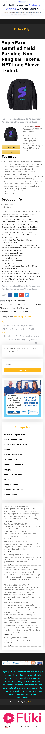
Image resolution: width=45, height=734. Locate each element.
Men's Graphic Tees (22, 317)
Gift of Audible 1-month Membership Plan (19, 232)
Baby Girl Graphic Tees (14, 434)
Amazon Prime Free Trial (12, 255)
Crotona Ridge (22, 29)
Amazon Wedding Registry (13, 253)
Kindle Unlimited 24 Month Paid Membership (20, 222)
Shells (7, 480)
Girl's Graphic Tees (13, 454)
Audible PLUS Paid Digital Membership (17, 224)
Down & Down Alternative (15, 444)
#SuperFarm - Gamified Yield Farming (16, 308)
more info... (8, 521)
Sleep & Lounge (11, 485)
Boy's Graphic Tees (13, 439)
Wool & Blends (10, 495)
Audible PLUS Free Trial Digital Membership (19, 240)
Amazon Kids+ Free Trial (12, 268)
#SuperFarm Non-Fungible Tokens (14, 312)
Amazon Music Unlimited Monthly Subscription (21, 276)
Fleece (7, 449)
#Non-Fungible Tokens (31, 304)
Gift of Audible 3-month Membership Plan (19, 227)
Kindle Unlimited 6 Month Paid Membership (20, 245)
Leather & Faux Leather (14, 464)
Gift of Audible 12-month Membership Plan (19, 219)
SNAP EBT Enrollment (10, 237)
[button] (22, 37)
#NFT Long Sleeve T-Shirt (10, 304)
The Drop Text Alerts (10, 242)
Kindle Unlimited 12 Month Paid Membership (20, 235)
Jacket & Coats (11, 460)
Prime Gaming (8, 263)
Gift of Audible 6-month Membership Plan (19, 229)
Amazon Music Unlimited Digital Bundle (18, 279)
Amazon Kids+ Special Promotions (16, 271)
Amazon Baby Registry (11, 250)
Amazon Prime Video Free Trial (14, 281)
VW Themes (31, 702)
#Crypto (8, 301)
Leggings (8, 470)
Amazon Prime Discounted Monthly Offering (20, 266)
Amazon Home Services (12, 261)
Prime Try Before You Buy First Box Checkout (20, 273)
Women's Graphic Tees (15, 490)
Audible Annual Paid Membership (15, 216)
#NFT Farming (19, 301)
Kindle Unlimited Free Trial (12, 258)
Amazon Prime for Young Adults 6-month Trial (21, 248)
